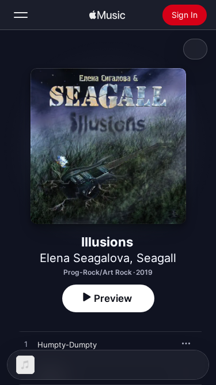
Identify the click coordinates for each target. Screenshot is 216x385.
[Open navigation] (20, 15)
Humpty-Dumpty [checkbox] (67, 344)
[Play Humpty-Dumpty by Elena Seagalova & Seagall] (25, 344)
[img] (107, 15)
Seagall (156, 258)
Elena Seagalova (85, 258)
